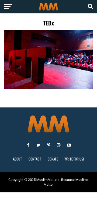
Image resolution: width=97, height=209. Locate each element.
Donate (53, 159)
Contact (35, 159)
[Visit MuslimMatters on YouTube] (69, 145)
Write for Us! (74, 159)
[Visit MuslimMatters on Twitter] (38, 145)
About (17, 159)
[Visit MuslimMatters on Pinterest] (48, 145)
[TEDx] (48, 87)
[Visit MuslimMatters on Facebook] (28, 145)
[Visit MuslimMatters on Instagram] (59, 145)
